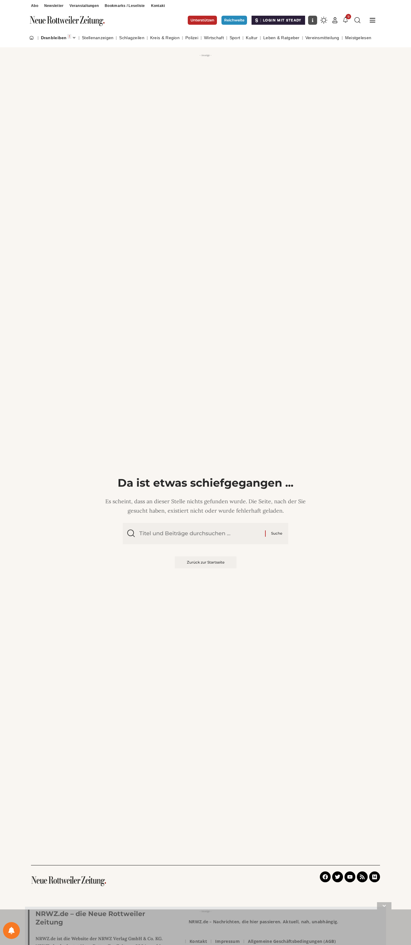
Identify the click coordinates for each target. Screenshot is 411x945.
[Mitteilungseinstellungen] (11, 930)
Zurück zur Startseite (205, 562)
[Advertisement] (205, 101)
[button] (335, 20)
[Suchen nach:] (200, 533)
